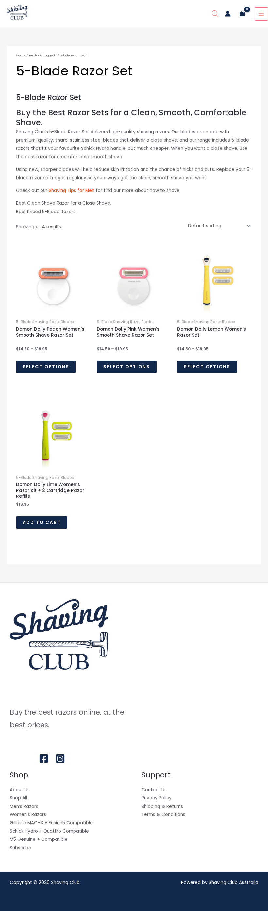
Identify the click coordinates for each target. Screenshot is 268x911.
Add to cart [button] (42, 522)
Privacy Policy (157, 798)
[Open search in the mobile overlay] (215, 13)
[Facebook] (44, 758)
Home (20, 55)
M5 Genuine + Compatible (39, 839)
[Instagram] (60, 758)
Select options (46, 367)
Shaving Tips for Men (71, 190)
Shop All (18, 798)
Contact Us (154, 790)
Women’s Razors (28, 814)
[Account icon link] (228, 14)
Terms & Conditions (163, 814)
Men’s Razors (24, 806)
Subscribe (20, 848)
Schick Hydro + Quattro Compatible (49, 831)
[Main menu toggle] (261, 14)
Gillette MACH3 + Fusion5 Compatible (51, 823)
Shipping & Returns (162, 806)
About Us (20, 790)
